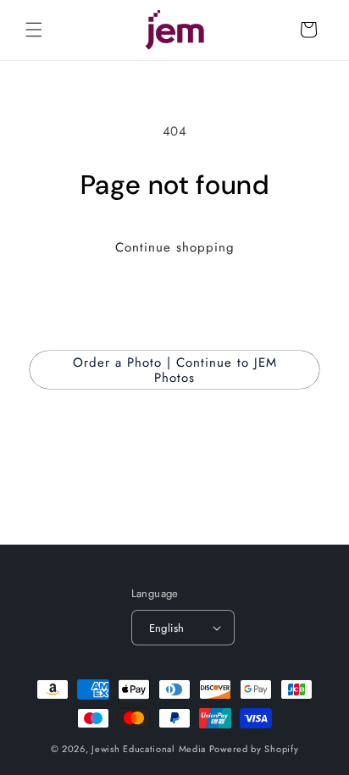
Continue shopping (175, 247)
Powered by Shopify (254, 749)
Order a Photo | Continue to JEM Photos (175, 370)
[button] (34, 29)
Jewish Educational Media (148, 749)
